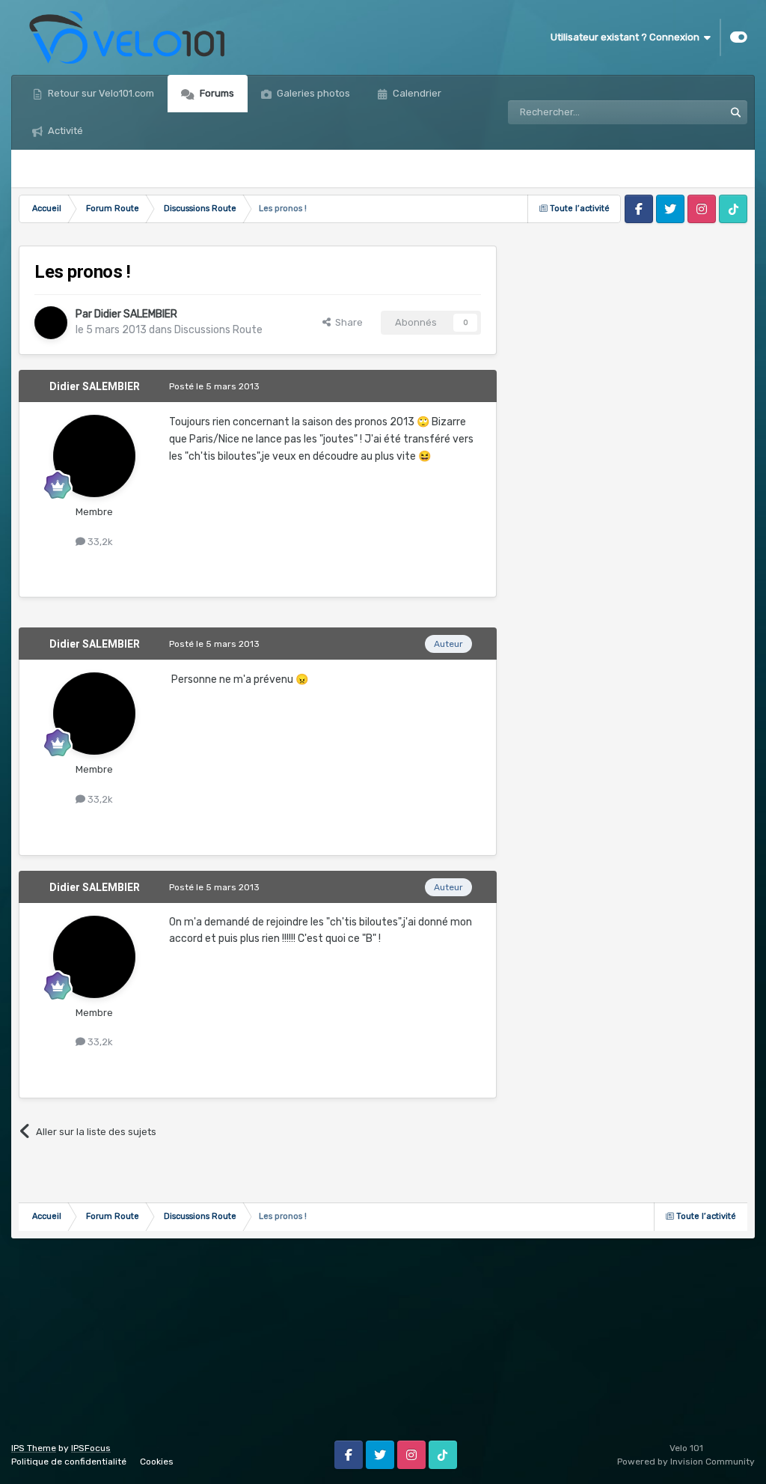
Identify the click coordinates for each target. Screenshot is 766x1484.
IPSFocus (91, 1448)
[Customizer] (739, 37)
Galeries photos (312, 93)
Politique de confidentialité (68, 1461)
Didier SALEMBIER (135, 314)
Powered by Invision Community (686, 1461)
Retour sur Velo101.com (100, 93)
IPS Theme (33, 1448)
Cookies (157, 1461)
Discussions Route (218, 329)
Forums (215, 93)
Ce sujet (685, 112)
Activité (64, 130)
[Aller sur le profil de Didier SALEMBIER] (50, 322)
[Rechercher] (735, 112)
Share (347, 322)
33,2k (99, 541)
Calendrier (415, 93)
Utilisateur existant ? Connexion (627, 37)
